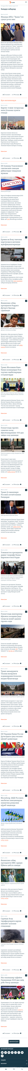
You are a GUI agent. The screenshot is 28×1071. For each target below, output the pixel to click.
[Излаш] (22, 1069)
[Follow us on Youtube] (2, 1052)
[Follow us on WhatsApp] (15, 1052)
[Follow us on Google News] (22, 1052)
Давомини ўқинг (14, 1041)
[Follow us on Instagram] (12, 1052)
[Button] (6, 95)
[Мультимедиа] (6, 1069)
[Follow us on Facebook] (9, 1052)
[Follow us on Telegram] (5, 1052)
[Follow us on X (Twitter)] (18, 1052)
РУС (14, 1069)
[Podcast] (2, 1055)
